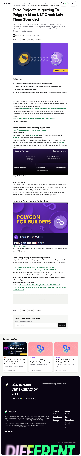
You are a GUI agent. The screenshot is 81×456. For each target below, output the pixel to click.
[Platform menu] (49, 4)
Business (36, 4)
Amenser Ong (20, 35)
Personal (27, 4)
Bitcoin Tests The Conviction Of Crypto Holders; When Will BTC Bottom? (39, 285)
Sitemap (59, 442)
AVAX (5, 357)
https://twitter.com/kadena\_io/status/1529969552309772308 (33, 267)
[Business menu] (39, 4)
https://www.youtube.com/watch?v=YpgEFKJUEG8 (29, 130)
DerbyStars (16, 137)
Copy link (38, 39)
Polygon (32, 357)
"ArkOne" (61, 142)
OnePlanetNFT (34, 135)
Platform (45, 4)
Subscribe (62, 325)
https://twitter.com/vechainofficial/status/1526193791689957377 (34, 270)
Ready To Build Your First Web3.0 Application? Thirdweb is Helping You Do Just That (14, 362)
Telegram (30, 39)
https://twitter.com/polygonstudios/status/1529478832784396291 (35, 118)
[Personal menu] (30, 4)
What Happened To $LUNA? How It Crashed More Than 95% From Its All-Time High (42, 108)
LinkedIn (23, 39)
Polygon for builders (19, 246)
